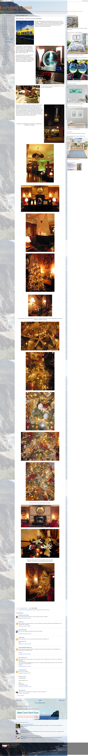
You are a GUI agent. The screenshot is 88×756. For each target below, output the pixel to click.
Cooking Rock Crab (24, 730)
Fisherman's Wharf (39, 609)
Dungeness (6, 44)
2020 (4, 21)
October (6, 48)
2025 (4, 17)
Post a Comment (20, 695)
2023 (4, 18)
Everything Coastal (16, 7)
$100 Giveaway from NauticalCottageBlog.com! (8, 42)
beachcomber (21, 629)
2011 (4, 36)
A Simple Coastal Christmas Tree (27, 724)
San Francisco (46, 609)
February (6, 59)
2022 (4, 20)
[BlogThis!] (33, 608)
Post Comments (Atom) (25, 706)
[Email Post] (30, 608)
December (6, 37)
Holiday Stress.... (24, 736)
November (6, 46)
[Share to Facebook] (35, 608)
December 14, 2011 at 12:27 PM (25, 643)
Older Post (61, 700)
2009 (4, 64)
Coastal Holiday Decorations (30, 609)
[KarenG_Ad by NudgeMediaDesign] (74, 170)
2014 (4, 31)
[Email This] (32, 608)
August (5, 51)
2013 (4, 32)
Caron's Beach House (13, 745)
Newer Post (19, 700)
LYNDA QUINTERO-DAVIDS (24, 647)
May (5, 54)
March (5, 57)
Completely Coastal (23, 615)
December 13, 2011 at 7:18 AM (24, 618)
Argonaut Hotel (27, 106)
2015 (4, 29)
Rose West (21, 690)
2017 (4, 26)
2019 (4, 23)
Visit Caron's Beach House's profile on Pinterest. (76, 133)
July (5, 53)
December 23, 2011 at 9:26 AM (24, 654)
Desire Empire (21, 657)
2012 (4, 34)
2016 (4, 28)
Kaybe (20, 621)
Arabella (20, 637)
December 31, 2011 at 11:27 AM (25, 686)
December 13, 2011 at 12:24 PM (25, 633)
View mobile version (40, 702)
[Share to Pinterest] (36, 608)
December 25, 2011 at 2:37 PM (24, 666)
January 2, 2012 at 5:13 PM (24, 693)
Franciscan (18, 57)
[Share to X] (34, 608)
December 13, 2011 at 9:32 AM (24, 626)
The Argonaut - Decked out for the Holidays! (8, 39)
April (5, 56)
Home (40, 700)
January (6, 61)
